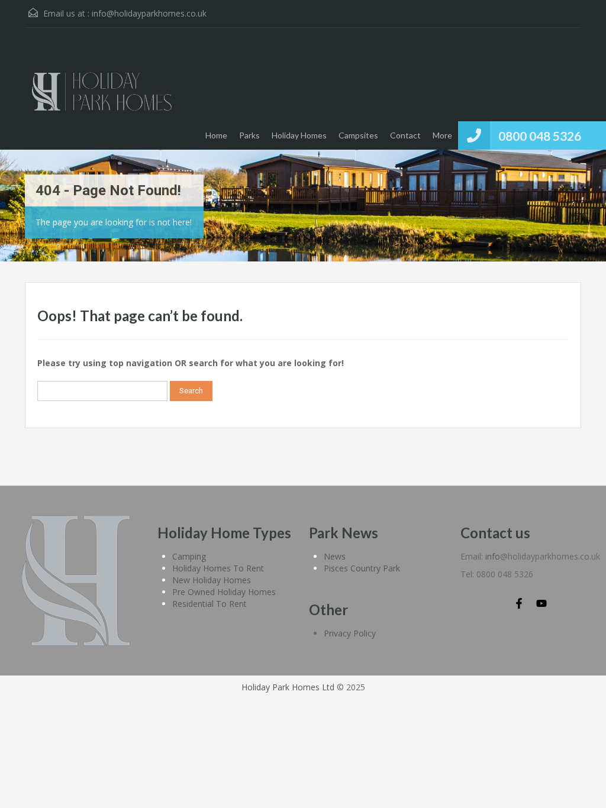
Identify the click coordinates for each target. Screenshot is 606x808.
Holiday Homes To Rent (218, 568)
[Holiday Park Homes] (102, 98)
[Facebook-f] (519, 603)
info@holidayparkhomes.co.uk (149, 13)
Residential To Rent (209, 603)
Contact (405, 135)
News (335, 556)
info (492, 556)
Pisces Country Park (362, 568)
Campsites (358, 135)
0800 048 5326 (539, 135)
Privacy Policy (350, 633)
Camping (189, 556)
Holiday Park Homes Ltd (287, 687)
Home (216, 135)
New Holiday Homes (211, 580)
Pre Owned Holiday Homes (224, 591)
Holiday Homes (299, 135)
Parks (249, 135)
